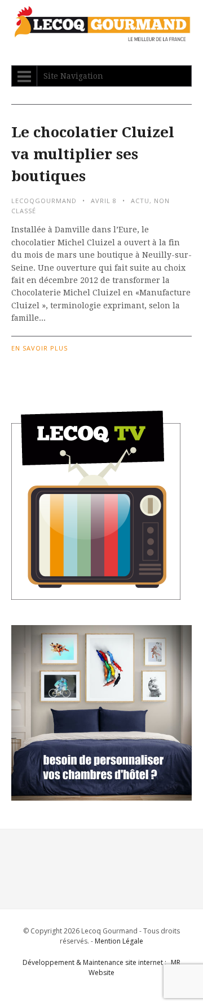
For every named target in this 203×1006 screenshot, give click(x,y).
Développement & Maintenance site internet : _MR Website (101, 967)
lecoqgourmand (44, 200)
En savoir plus (39, 348)
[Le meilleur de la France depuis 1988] (101, 36)
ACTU (140, 200)
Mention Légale (119, 941)
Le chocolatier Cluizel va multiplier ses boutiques (92, 154)
